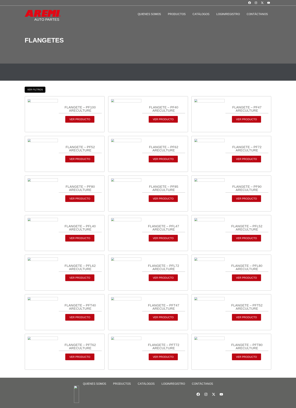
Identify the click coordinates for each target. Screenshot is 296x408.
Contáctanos (202, 383)
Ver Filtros (35, 89)
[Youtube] (268, 2)
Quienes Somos (94, 383)
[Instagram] (256, 2)
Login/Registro (173, 383)
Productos (122, 383)
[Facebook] (249, 2)
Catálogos (146, 383)
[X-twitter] (262, 2)
